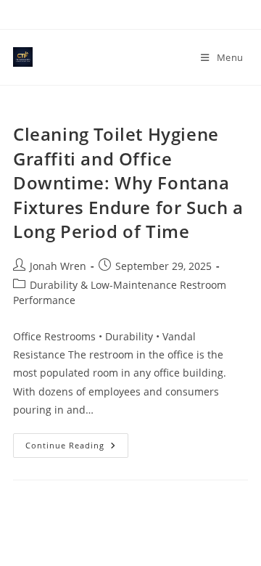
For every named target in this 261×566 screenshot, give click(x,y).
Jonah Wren (58, 266)
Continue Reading (76, 448)
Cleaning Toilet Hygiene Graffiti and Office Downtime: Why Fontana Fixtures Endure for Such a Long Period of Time (128, 182)
